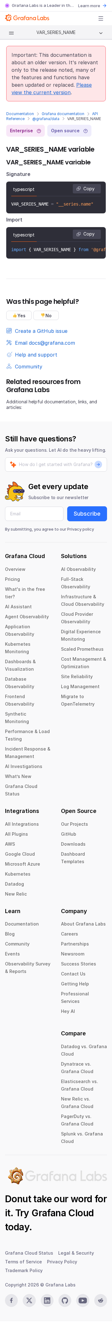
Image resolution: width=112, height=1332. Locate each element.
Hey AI (68, 1011)
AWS (10, 844)
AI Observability (78, 569)
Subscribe (87, 513)
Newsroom (72, 953)
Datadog (14, 884)
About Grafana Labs (83, 923)
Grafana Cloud (62, 1212)
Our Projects (74, 824)
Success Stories (78, 963)
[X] (29, 1300)
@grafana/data (45, 118)
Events (12, 953)
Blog (10, 933)
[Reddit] (100, 1300)
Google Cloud (20, 854)
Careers (69, 933)
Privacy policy (80, 529)
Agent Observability (27, 616)
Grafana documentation (63, 113)
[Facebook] (11, 1300)
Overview (15, 569)
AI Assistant (18, 606)
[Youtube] (82, 1300)
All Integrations (22, 824)
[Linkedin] (47, 1300)
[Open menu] (101, 18)
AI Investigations (23, 766)
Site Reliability (77, 676)
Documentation (20, 113)
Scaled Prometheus (82, 649)
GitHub (68, 834)
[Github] (64, 1300)
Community (17, 943)
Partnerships (75, 943)
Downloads (73, 844)
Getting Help (75, 983)
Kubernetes (17, 874)
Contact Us (73, 973)
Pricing (12, 579)
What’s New (18, 776)
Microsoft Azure (22, 864)
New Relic (16, 894)
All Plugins (16, 834)
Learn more (89, 5)
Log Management (80, 686)
